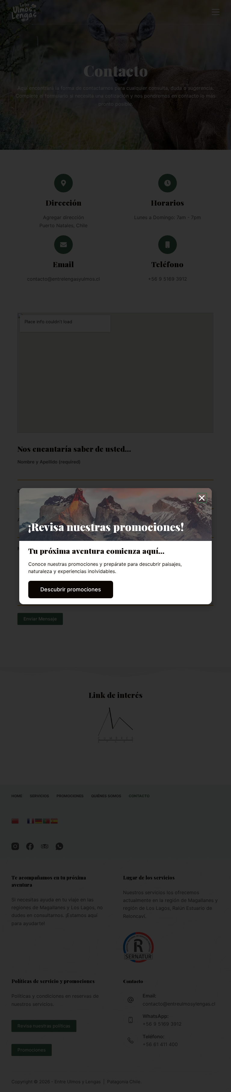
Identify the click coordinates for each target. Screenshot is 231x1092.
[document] (115, 546)
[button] (202, 498)
